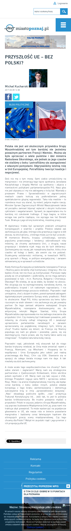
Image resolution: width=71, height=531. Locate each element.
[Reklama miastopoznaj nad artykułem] (35, 42)
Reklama (35, 459)
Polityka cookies (36, 478)
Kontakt (35, 465)
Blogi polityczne (19, 104)
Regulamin (35, 472)
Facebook (8, 97)
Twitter (16, 97)
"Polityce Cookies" (35, 527)
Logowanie (63, 3)
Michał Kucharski (17, 86)
